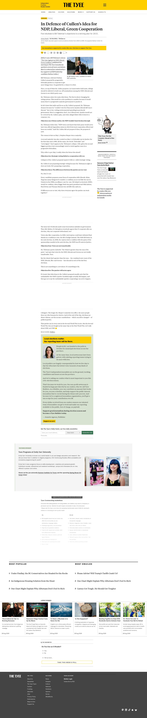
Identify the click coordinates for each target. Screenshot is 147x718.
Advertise (30, 691)
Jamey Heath (44, 38)
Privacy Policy (31, 697)
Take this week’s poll (66, 662)
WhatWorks (49, 697)
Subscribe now (87, 433)
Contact (29, 686)
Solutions (71, 12)
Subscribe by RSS (69, 681)
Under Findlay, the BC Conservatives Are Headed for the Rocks (39, 573)
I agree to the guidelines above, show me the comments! (67, 497)
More (80, 12)
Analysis (51, 12)
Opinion (44, 18)
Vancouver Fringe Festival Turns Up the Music (105, 164)
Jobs (28, 694)
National (48, 686)
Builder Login (68, 679)
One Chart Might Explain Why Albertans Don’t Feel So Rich (38, 588)
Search (101, 12)
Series (48, 694)
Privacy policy (44, 435)
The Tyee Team (31, 684)
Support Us (90, 12)
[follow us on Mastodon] (51, 52)
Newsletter (30, 681)
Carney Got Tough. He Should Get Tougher (96, 588)
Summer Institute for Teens (47, 473)
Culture (61, 12)
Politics (50, 18)
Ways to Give (31, 702)
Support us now (49, 421)
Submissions (31, 699)
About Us (30, 679)
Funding (29, 689)
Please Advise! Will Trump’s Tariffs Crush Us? (97, 573)
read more (102, 143)
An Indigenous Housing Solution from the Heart (33, 581)
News (43, 12)
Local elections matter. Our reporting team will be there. (58, 340)
